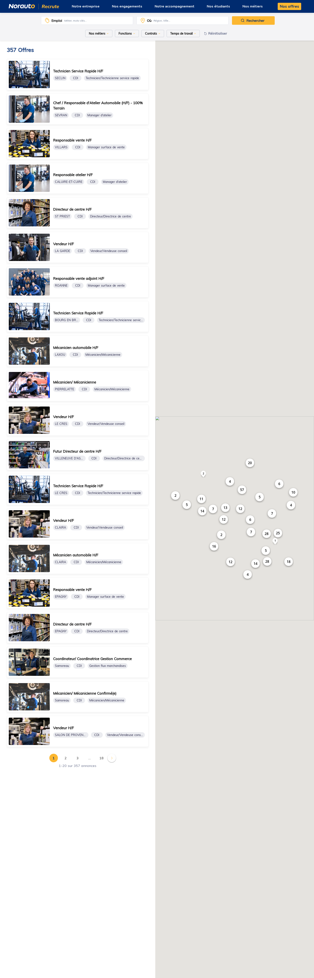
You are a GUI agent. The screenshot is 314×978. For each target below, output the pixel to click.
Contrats (151, 33)
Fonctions (125, 33)
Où (149, 20)
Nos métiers (97, 33)
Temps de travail (181, 33)
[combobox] (97, 20)
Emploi (56, 20)
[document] (77, 74)
